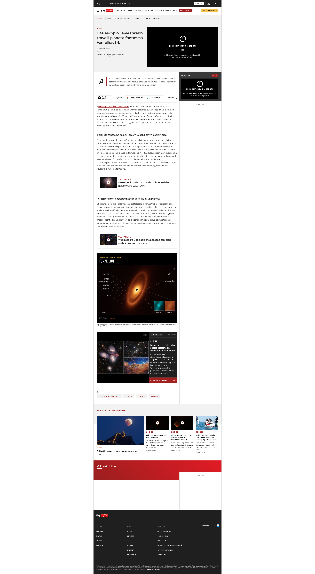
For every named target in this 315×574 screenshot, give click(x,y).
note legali (162, 541)
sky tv (129, 531)
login (215, 3)
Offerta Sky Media (165, 550)
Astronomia (137, 18)
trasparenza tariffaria (188, 566)
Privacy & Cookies (144, 566)
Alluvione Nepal (135, 11)
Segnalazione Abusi (153, 569)
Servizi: (129, 526)
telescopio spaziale (109, 396)
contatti (207, 566)
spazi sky (130, 550)
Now (129, 541)
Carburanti (121, 11)
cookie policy (163, 536)
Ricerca (156, 18)
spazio (128, 396)
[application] (104, 97)
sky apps (130, 536)
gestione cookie (164, 531)
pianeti (141, 396)
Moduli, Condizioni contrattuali (127, 566)
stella (154, 396)
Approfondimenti (122, 18)
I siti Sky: (99, 526)
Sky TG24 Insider (209, 11)
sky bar (130, 545)
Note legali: (162, 526)
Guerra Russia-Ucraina (166, 11)
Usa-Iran (149, 11)
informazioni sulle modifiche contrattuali (163, 566)
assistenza (199, 566)
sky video (100, 541)
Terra (147, 18)
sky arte (99, 545)
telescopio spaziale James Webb (113, 106)
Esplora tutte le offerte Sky (119, 3)
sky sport (100, 531)
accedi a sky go (208, 526)
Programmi (131, 555)
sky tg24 (99, 536)
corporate (162, 555)
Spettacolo (185, 11)
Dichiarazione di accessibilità (170, 545)
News (109, 18)
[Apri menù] (98, 10)
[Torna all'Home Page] (107, 10)
